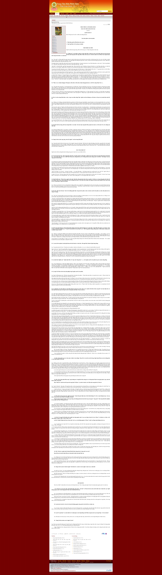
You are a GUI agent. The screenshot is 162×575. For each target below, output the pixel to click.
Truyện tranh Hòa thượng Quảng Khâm (79, 553)
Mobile (75, 13)
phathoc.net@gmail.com (57, 570)
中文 (71, 13)
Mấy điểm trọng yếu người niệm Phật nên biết (61, 551)
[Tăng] (109, 24)
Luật (57, 15)
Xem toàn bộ (55, 52)
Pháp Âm (52, 13)
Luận (59, 15)
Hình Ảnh (64, 560)
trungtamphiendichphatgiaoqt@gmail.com (69, 570)
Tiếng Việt (62, 13)
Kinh (54, 15)
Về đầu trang (61, 533)
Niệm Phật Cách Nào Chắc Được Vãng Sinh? (61, 539)
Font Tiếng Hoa (108, 560)
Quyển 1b (55, 40)
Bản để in (66, 533)
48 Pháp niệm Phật (56, 550)
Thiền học (70, 15)
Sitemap (87, 560)
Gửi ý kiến (78, 533)
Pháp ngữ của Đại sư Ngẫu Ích (78, 543)
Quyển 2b (55, 46)
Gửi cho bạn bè (73, 533)
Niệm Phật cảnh (75, 548)
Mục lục (55, 37)
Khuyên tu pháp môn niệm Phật (58, 554)
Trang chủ (51, 15)
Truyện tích (86, 562)
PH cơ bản (63, 15)
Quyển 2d (55, 49)
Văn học (95, 15)
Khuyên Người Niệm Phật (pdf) (58, 547)
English (67, 13)
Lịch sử (99, 15)
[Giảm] (108, 24)
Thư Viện (57, 13)
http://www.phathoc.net (57, 568)
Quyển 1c (55, 42)
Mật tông (74, 15)
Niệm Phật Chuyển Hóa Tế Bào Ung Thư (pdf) (61, 544)
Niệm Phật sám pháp (76, 546)
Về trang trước (55, 533)
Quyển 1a (55, 39)
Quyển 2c (55, 48)
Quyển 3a (55, 51)
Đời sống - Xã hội (79, 15)
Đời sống (69, 562)
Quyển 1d (55, 43)
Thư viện (59, 560)
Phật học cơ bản (63, 562)
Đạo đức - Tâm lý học (86, 15)
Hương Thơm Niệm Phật (57, 548)
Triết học (92, 15)
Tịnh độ (66, 15)
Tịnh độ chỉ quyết (76, 551)
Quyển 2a (55, 45)
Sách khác (102, 15)
